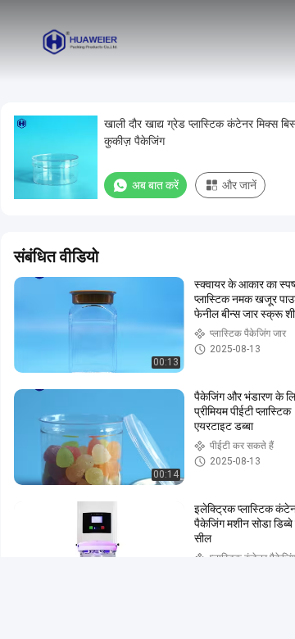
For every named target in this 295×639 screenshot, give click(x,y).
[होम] (80, 41)
